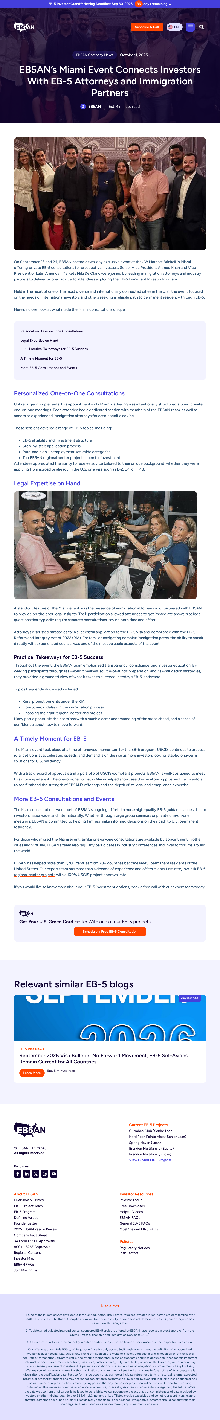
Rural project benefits (41, 701)
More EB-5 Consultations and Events (48, 368)
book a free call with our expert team (162, 887)
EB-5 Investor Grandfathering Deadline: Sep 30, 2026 (90, 4)
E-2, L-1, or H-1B (130, 469)
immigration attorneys (160, 273)
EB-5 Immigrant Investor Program (148, 279)
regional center (68, 713)
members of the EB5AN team (155, 410)
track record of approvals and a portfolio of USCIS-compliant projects (85, 773)
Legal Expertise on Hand (39, 340)
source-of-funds (113, 671)
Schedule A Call (147, 27)
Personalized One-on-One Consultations (51, 331)
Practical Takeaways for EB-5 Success (58, 349)
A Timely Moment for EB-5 (41, 358)
